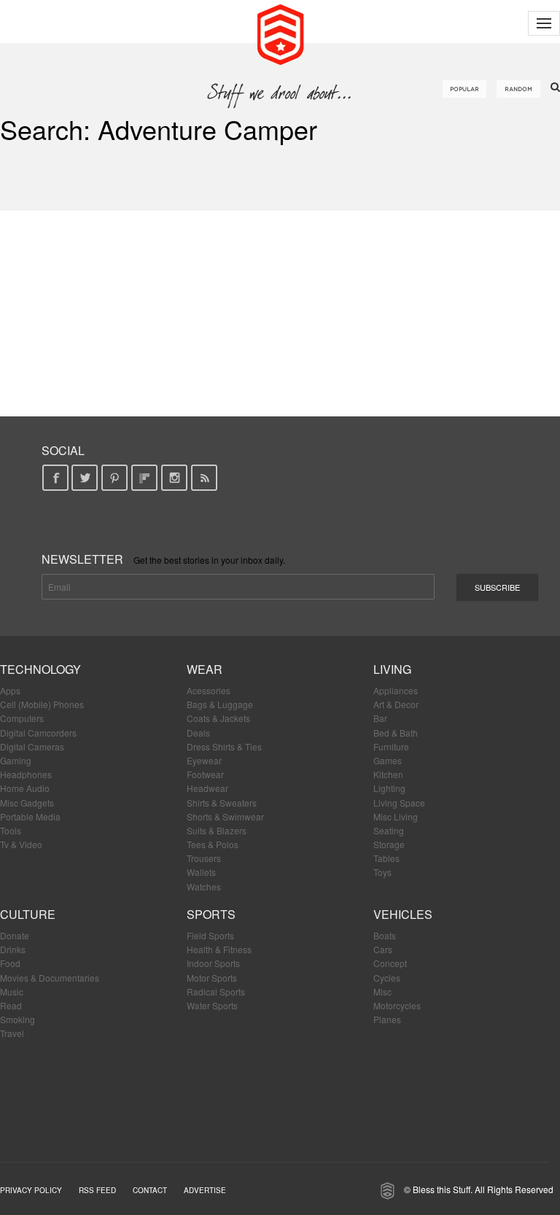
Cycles (386, 977)
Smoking (17, 1019)
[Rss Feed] (204, 478)
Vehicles (402, 914)
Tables (386, 858)
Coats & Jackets (218, 718)
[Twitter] (84, 478)
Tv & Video (21, 844)
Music (11, 991)
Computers (22, 718)
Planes (387, 1019)
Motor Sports (212, 977)
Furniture (391, 746)
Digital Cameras (32, 746)
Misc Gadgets (27, 802)
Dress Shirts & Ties (224, 746)
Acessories (208, 690)
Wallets (201, 872)
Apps (10, 690)
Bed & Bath (395, 732)
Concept (390, 963)
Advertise (205, 1190)
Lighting (389, 788)
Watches (204, 886)
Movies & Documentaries (49, 977)
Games (387, 760)
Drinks (13, 949)
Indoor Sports (213, 963)
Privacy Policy (31, 1190)
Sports (211, 914)
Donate (14, 935)
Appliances (395, 690)
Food (10, 963)
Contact (150, 1190)
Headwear (207, 788)
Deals (198, 732)
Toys (382, 872)
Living (392, 669)
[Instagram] (174, 478)
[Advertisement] (280, 313)
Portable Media (30, 816)
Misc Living (395, 816)
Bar (380, 718)
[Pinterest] (114, 478)
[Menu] (544, 23)
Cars (382, 949)
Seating (388, 830)
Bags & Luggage (220, 704)
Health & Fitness (219, 949)
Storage (389, 844)
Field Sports (210, 935)
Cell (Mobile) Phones (42, 704)
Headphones (26, 774)
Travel (12, 1033)
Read (11, 1005)
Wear (204, 669)
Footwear (205, 774)
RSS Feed (97, 1190)
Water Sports (212, 1005)
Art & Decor (396, 704)
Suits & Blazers (216, 830)
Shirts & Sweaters (222, 802)
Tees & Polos (212, 844)
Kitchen (388, 774)
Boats (384, 935)
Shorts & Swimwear (225, 816)
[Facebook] (55, 478)
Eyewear (204, 760)
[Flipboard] (144, 478)
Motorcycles (397, 1005)
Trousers (204, 858)
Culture (27, 914)
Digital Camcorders (38, 732)
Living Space (399, 802)
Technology (40, 669)
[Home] (280, 33)
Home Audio (25, 788)
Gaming (15, 760)
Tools (10, 830)
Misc (382, 991)
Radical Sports (216, 991)
